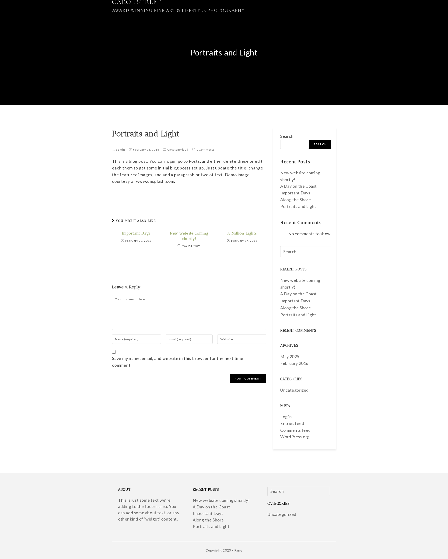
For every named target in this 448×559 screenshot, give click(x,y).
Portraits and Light (298, 206)
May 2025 (289, 356)
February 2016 (294, 363)
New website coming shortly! (189, 236)
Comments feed (295, 430)
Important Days (136, 233)
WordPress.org (294, 436)
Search (286, 136)
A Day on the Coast (298, 186)
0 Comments (205, 149)
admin (120, 149)
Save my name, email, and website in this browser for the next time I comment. (179, 362)
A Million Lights (242, 233)
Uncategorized (177, 149)
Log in (286, 416)
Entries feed (292, 423)
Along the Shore (295, 199)
